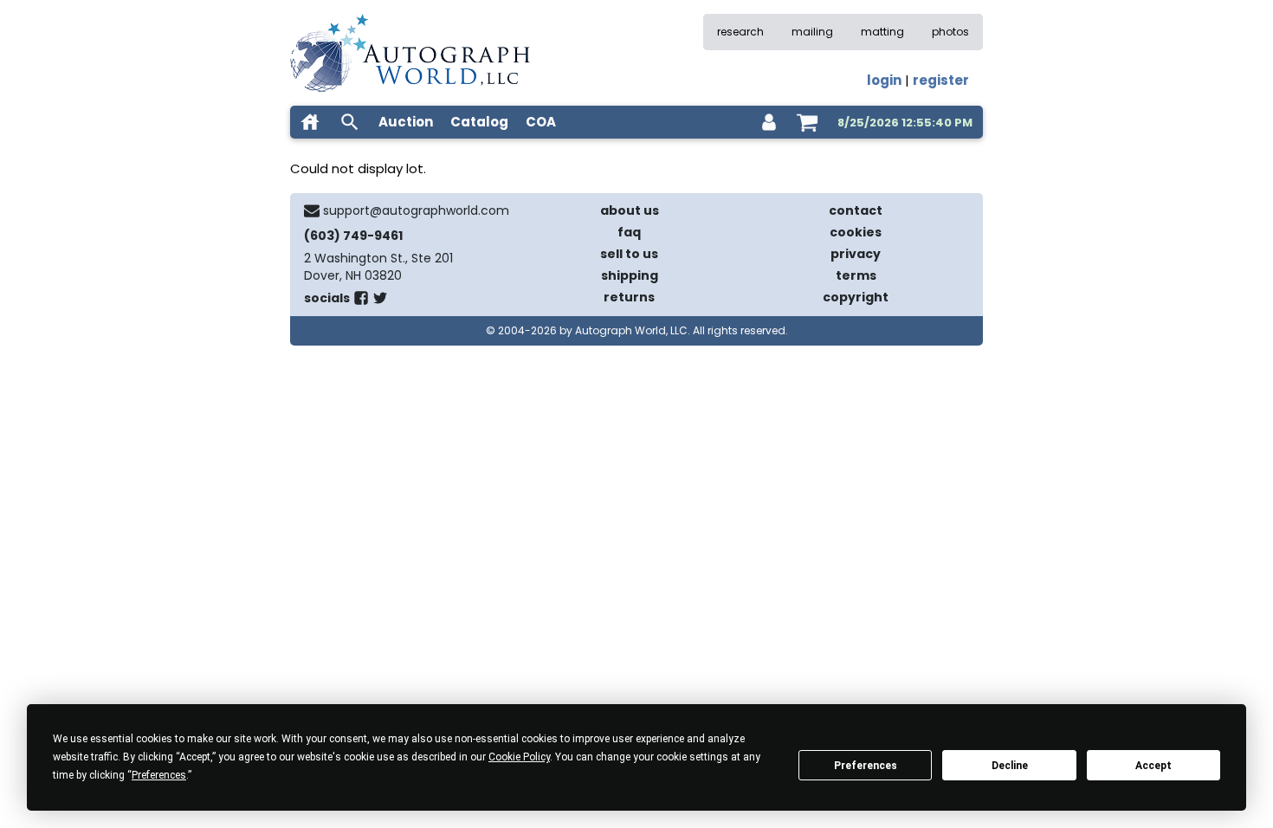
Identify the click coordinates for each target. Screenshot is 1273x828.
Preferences (865, 766)
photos (950, 31)
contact (855, 210)
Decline (1010, 766)
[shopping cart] (807, 122)
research (740, 31)
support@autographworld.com (416, 210)
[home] (310, 122)
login (884, 80)
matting (882, 31)
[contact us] (312, 210)
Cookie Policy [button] (519, 757)
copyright (856, 297)
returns (629, 297)
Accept (1153, 766)
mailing (812, 31)
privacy (855, 253)
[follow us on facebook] (361, 301)
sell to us (629, 253)
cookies (856, 232)
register (941, 80)
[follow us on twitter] (380, 301)
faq (629, 232)
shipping (629, 275)
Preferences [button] (159, 775)
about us (629, 210)
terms (856, 275)
